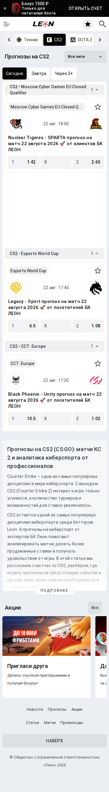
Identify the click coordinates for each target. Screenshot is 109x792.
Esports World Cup (28, 270)
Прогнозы (57, 709)
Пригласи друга (27, 666)
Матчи (50, 722)
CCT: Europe (23, 363)
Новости (35, 709)
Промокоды (72, 722)
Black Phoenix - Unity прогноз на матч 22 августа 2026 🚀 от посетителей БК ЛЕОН (55, 400)
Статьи (32, 722)
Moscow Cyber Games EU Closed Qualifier (48, 106)
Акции (76, 709)
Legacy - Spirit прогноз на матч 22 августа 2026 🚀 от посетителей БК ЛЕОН (49, 307)
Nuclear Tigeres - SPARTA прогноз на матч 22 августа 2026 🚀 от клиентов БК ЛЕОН (55, 143)
